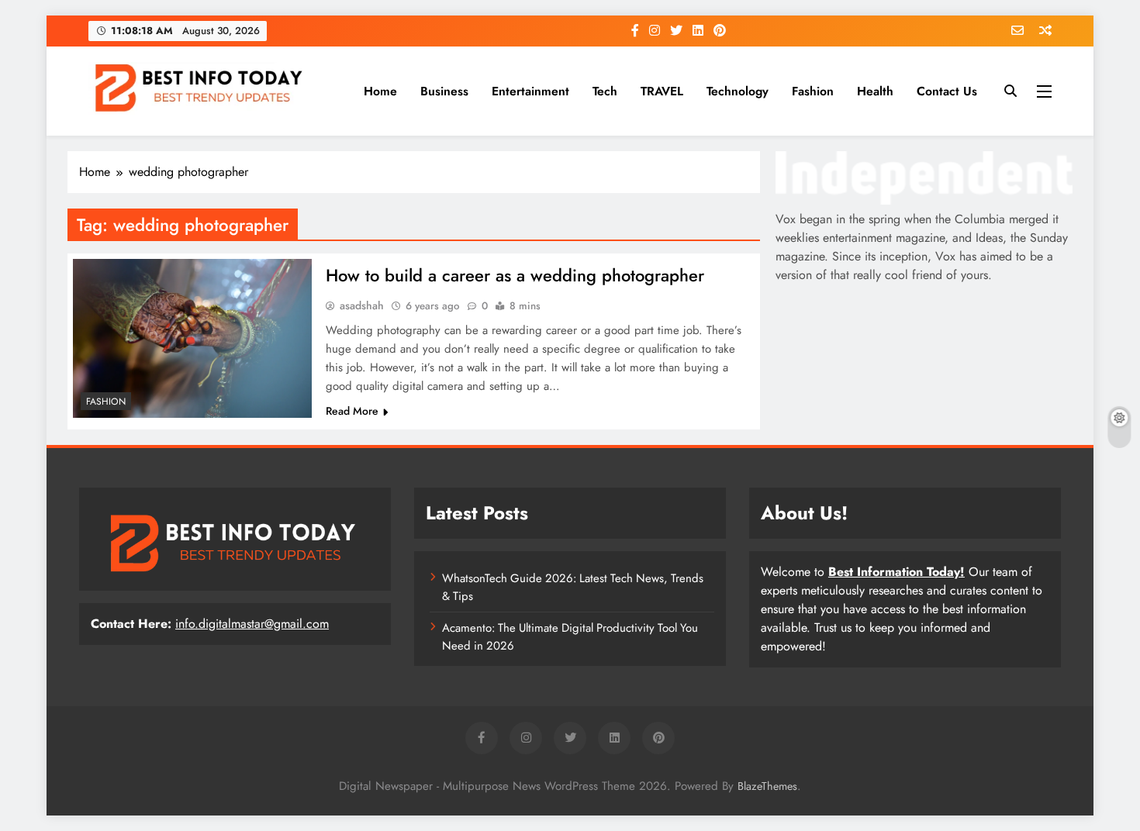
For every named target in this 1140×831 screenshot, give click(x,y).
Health (875, 91)
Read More (352, 411)
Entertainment (530, 91)
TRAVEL (662, 91)
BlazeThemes (767, 786)
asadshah (362, 305)
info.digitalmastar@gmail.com (252, 624)
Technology (737, 91)
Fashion (813, 91)
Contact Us (947, 91)
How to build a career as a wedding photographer (515, 275)
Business (444, 91)
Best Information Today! (896, 572)
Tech (604, 91)
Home (380, 91)
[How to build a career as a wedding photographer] (192, 338)
